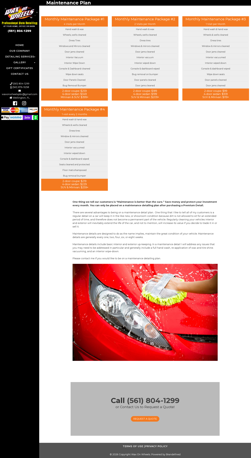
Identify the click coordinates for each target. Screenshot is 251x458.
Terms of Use (134, 446)
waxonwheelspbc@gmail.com (19, 94)
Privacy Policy (156, 446)
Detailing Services (19, 56)
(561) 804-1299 (20, 83)
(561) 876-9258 (20, 87)
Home (19, 45)
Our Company (19, 50)
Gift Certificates (19, 68)
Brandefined (173, 454)
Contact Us (19, 74)
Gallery (19, 62)
